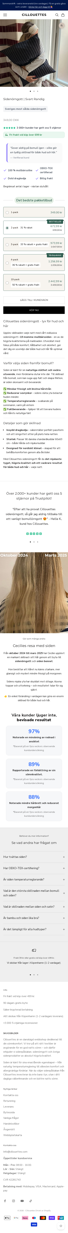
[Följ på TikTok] (30, 1201)
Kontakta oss (10, 1095)
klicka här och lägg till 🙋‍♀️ (41, 7)
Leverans (8, 1106)
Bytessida (9, 1112)
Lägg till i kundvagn (34, 300)
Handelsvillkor (11, 1123)
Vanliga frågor (11, 1118)
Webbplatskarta (12, 1135)
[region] (34, 958)
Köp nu (34, 310)
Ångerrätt (9, 1129)
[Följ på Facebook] (5, 1201)
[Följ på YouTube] (22, 1201)
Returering (9, 1101)
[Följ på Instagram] (13, 1201)
